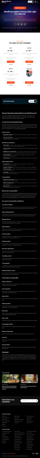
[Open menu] (37, 1)
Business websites (17, 436)
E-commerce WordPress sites (8, 207)
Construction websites (18, 437)
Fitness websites (17, 449)
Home (3, 27)
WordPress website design (12, 197)
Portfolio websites (30, 441)
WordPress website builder (21, 128)
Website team (29, 419)
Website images (17, 416)
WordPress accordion (5, 417)
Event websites (16, 444)
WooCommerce (29, 422)
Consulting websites (17, 439)
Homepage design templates (7, 431)
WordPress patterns (12, 27)
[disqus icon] (18, 24)
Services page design (5, 439)
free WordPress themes (14, 194)
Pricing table (16, 422)
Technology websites (30, 444)
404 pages (3, 434)
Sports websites (29, 442)
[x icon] (15, 24)
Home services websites (31, 434)
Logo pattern (16, 417)
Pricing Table (19, 27)
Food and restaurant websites (31, 431)
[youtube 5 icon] (25, 24)
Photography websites (30, 439)
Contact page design (5, 437)
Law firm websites (30, 436)
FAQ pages (4, 442)
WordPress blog (4, 419)
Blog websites (4, 441)
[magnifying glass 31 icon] (21, 24)
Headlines (3, 424)
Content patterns (29, 417)
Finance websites (17, 447)
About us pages (4, 436)
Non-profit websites (30, 437)
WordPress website (12, 115)
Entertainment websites (18, 442)
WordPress (7, 27)
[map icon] (37, 453)
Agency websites (17, 431)
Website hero (4, 416)
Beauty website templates (18, 434)
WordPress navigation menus (19, 419)
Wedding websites (30, 449)
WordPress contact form (31, 416)
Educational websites (17, 441)
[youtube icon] (35, 453)
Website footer (4, 422)
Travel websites (29, 447)
